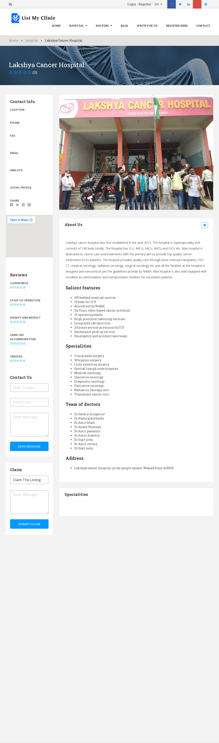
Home (56, 25)
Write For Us (147, 25)
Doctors (102, 25)
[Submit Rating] (11, 287)
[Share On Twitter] (17, 204)
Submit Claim (29, 524)
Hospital (76, 25)
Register (145, 4)
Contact (203, 25)
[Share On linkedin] (23, 204)
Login (131, 4)
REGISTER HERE (177, 25)
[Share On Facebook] (11, 204)
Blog (124, 25)
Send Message (29, 446)
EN (157, 4)
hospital (31, 40)
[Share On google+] (29, 204)
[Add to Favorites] (205, 225)
